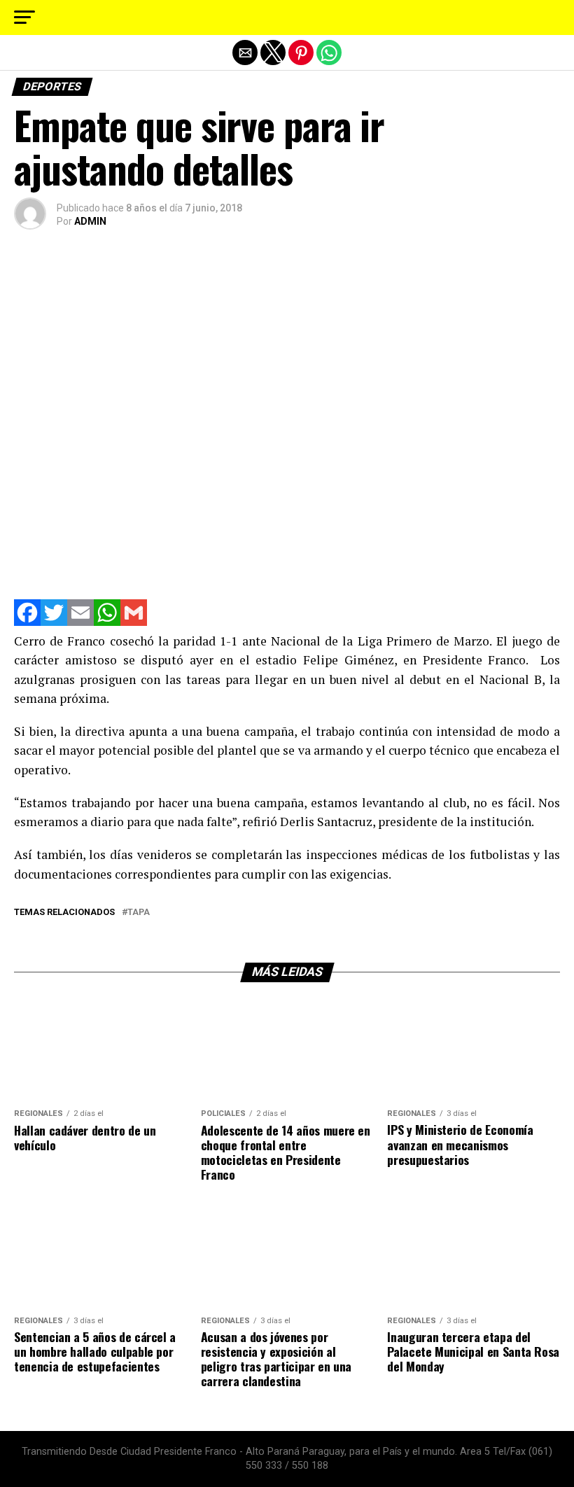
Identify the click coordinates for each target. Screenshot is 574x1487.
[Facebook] (27, 622)
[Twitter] (54, 622)
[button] (24, 18)
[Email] (80, 622)
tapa (138, 912)
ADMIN (90, 221)
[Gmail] (133, 622)
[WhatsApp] (107, 622)
